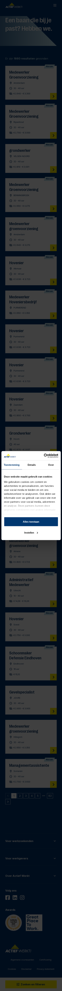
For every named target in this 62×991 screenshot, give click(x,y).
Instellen (29, 532)
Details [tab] (32, 464)
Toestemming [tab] (12, 464)
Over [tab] (51, 464)
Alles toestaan (31, 521)
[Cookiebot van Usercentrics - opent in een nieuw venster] (44, 455)
